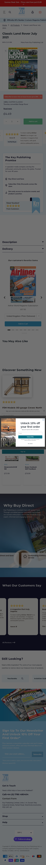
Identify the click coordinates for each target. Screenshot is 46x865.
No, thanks (30, 443)
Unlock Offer (30, 437)
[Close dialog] (43, 420)
